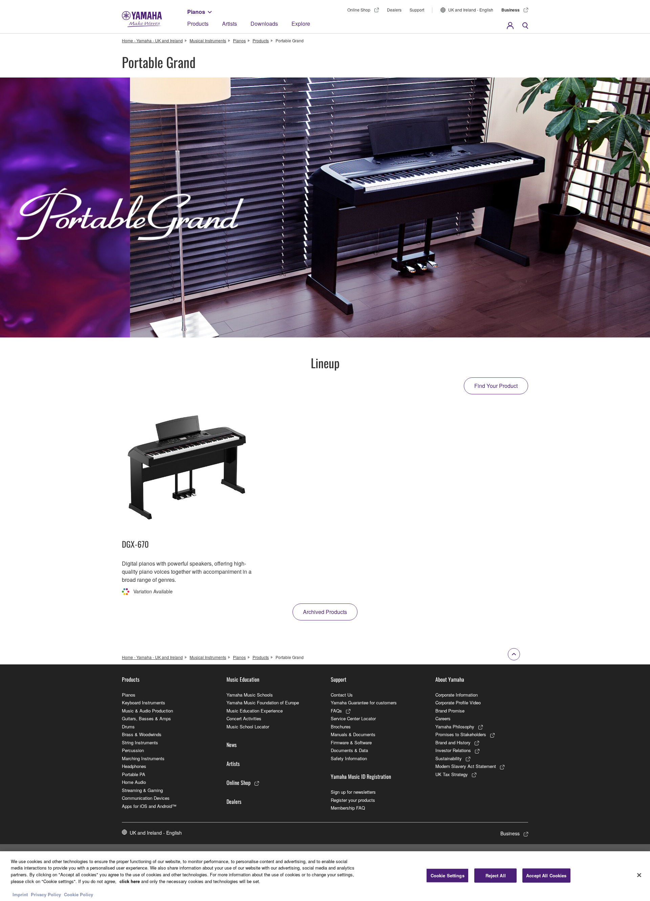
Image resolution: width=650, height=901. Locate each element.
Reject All (495, 875)
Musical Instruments (208, 40)
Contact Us (342, 694)
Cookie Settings (447, 875)
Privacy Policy (46, 894)
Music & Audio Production (147, 710)
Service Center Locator (353, 718)
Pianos (196, 12)
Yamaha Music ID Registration (361, 776)
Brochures (341, 726)
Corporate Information (456, 694)
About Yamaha (449, 679)
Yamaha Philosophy (454, 726)
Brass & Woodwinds (141, 734)
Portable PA (133, 774)
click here (130, 881)
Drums (128, 726)
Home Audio (134, 782)
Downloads (264, 23)
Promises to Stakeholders (460, 734)
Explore (300, 23)
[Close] (639, 875)
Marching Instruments (143, 758)
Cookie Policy (78, 894)
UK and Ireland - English (470, 10)
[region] (325, 876)
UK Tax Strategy (451, 774)
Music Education (242, 679)
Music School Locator (247, 726)
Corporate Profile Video (458, 702)
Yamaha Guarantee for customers (364, 702)
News (231, 745)
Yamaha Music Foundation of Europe (262, 702)
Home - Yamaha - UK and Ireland (152, 40)
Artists (229, 23)
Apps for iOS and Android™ (149, 806)
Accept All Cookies (546, 875)
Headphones (134, 766)
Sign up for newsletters (353, 792)
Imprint (20, 894)
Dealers (394, 10)
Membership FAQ (348, 808)
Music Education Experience (254, 710)
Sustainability (448, 758)
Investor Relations (453, 750)
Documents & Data (349, 750)
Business (510, 10)
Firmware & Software (351, 742)
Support (417, 10)
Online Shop (358, 10)
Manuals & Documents (353, 734)
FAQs (336, 710)
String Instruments (140, 742)
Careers (443, 718)
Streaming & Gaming (142, 790)
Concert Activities (243, 718)
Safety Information (349, 758)
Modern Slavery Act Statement (465, 766)
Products (198, 23)
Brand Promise (449, 710)
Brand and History (453, 742)
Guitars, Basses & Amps (146, 718)
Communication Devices (146, 798)
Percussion (133, 750)
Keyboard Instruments (143, 702)
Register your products (353, 800)
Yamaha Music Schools (249, 694)
